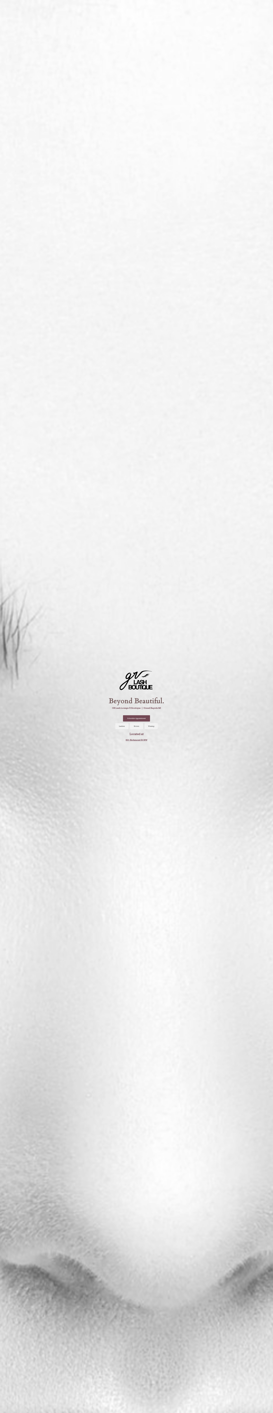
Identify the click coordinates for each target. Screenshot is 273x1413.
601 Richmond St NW (136, 740)
